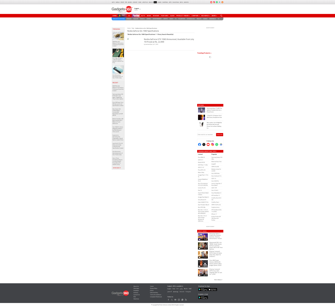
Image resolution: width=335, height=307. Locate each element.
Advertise (136, 299)
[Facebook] (199, 144)
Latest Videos (202, 231)
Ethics (152, 290)
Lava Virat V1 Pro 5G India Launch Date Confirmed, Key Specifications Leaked (118, 146)
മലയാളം (175, 291)
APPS (170, 2)
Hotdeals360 (191, 19)
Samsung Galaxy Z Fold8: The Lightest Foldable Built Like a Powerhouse (214, 110)
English (169, 289)
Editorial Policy (154, 292)
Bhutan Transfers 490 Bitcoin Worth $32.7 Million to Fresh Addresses (118, 121)
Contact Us (136, 294)
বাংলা (177, 289)
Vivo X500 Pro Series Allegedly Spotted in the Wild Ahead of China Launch (118, 129)
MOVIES (130, 2)
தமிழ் (181, 289)
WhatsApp (182, 299)
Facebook (168, 299)
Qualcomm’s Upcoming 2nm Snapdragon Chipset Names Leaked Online (118, 138)
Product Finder (182, 16)
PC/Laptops (181, 19)
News (149, 16)
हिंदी (126, 2)
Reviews (156, 16)
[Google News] (220, 144)
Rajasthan (176, 2)
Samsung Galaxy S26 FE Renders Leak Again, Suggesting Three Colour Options (118, 97)
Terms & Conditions (155, 294)
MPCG (181, 2)
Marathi (186, 2)
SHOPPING (165, 2)
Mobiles (129, 19)
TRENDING (116, 29)
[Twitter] (203, 144)
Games (159, 2)
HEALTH (151, 2)
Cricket (135, 2)
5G (218, 19)
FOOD (139, 2)
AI (129, 16)
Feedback (136, 290)
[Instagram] (212, 144)
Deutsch (182, 291)
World (118, 2)
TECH (155, 2)
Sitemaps (136, 288)
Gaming (149, 19)
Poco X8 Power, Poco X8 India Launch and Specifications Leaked (118, 104)
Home (115, 16)
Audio (171, 19)
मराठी (190, 289)
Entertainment (157, 19)
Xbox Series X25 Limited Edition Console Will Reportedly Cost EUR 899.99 (118, 112)
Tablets (199, 19)
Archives (135, 292)
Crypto (165, 19)
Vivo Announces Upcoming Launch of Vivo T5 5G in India (118, 153)
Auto (143, 16)
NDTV (113, 2)
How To (142, 19)
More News (116, 168)
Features (164, 16)
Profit (122, 2)
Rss (186, 299)
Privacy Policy (153, 288)
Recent (115, 83)
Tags (133, 28)
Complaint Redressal (156, 297)
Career (152, 286)
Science (205, 19)
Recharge (205, 16)
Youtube (175, 299)
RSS (134, 297)
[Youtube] (208, 144)
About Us (136, 286)
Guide (172, 16)
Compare (195, 16)
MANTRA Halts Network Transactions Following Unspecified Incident (118, 88)
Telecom (135, 19)
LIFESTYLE (145, 2)
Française (188, 291)
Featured (201, 105)
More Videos (218, 280)
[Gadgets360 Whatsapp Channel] (216, 144)
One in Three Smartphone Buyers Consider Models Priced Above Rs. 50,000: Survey (117, 161)
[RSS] (222, 2)
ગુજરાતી (169, 291)
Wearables (212, 19)
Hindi (173, 289)
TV (175, 19)
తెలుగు (186, 288)
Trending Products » (204, 53)
